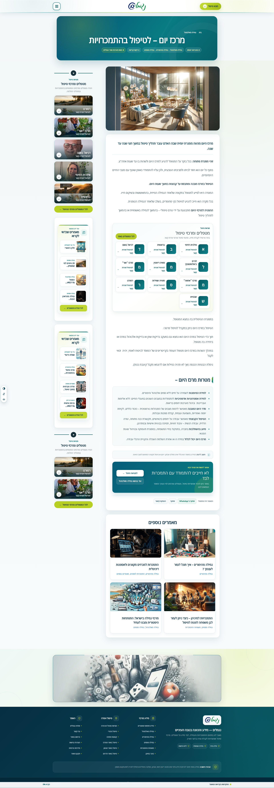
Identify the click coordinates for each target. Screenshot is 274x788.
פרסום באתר (75, 737)
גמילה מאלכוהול (190, 32)
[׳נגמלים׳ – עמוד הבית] (212, 720)
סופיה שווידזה (158, 280)
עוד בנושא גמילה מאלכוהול (130, 481)
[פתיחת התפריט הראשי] (57, 6)
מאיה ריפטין (159, 262)
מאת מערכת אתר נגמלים (112, 50)
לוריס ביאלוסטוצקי (191, 263)
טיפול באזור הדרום (110, 753)
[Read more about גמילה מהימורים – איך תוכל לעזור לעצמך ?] (189, 543)
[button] (210, 6)
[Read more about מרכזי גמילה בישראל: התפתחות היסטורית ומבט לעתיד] (135, 597)
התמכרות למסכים (137, 573)
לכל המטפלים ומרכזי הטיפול (73, 209)
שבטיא (193, 296)
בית (200, 32)
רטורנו (130, 280)
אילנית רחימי (191, 244)
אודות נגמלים (75, 725)
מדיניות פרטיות (74, 748)
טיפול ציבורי (112, 731)
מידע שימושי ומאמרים (146, 725)
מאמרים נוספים (123, 573)
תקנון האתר (75, 753)
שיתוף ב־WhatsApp (187, 501)
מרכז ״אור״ (127, 262)
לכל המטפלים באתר (126, 236)
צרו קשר (77, 731)
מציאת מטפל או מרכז (109, 725)
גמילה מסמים (149, 50)
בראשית (161, 244)
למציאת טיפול (130, 473)
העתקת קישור (160, 501)
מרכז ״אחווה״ (190, 280)
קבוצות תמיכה (112, 737)
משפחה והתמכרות (193, 627)
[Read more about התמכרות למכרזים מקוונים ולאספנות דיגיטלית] (135, 543)
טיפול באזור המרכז (110, 742)
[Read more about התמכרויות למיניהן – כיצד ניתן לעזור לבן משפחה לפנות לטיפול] (189, 597)
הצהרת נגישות (74, 742)
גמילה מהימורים (162, 50)
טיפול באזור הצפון (110, 748)
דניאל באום (127, 244)
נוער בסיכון (150, 753)
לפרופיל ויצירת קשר (191, 251)
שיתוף (172, 501)
